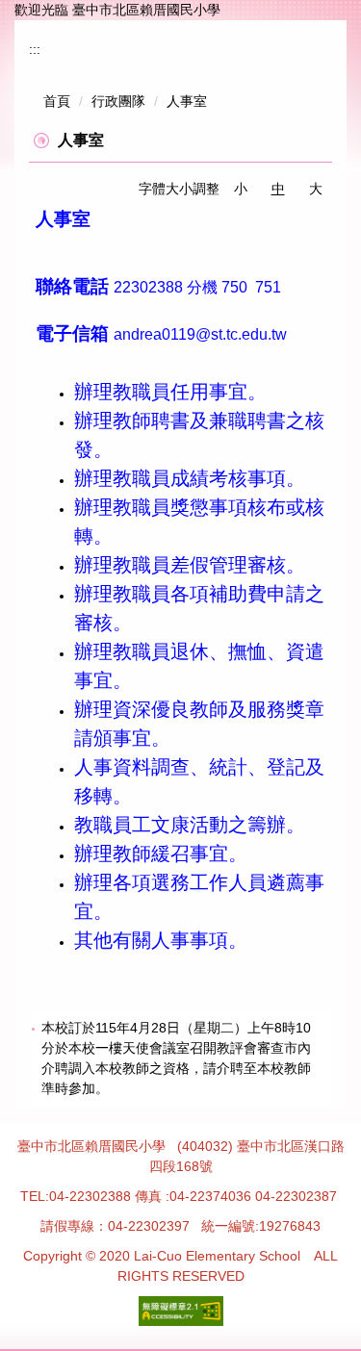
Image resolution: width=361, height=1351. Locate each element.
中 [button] (278, 188)
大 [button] (315, 188)
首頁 (56, 101)
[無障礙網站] (181, 1309)
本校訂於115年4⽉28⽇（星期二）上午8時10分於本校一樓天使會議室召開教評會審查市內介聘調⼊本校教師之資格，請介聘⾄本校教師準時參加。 (176, 1058)
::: (34, 49)
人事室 (187, 101)
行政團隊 (118, 101)
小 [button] (240, 188)
